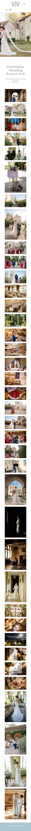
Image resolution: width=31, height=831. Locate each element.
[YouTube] (13, 828)
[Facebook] (11, 828)
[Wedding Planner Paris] (15, 3)
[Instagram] (20, 828)
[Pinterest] (18, 828)
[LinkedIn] (15, 828)
